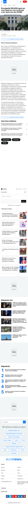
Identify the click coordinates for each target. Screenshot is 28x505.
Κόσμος (9, 5)
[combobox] (14, 422)
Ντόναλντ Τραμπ (7, 440)
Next (2, 473)
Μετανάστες (14, 450)
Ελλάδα (14, 5)
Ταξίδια (2, 475)
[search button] (24, 422)
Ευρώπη (3, 467)
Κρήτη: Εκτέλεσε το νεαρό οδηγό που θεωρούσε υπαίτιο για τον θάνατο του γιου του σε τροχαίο (12, 134)
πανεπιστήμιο (6, 139)
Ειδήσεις (5, 5)
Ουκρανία (14, 443)
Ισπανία (22, 450)
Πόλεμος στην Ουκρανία (14, 437)
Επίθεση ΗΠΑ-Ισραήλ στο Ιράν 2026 (14, 433)
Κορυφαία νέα (7, 300)
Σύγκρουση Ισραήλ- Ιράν (14, 430)
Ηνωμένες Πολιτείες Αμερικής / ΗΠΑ (14, 446)
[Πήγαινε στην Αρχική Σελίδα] (5, 1)
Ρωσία (23, 440)
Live (25, 1)
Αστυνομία (16, 139)
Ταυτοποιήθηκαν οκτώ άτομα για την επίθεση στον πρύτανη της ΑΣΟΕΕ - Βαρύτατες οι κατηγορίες (11, 129)
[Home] (1, 5)
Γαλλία (5, 450)
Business (3, 470)
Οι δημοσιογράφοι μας (6, 481)
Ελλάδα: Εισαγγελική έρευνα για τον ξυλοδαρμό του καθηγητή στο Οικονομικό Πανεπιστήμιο (12, 124)
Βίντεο (2, 478)
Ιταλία (16, 440)
